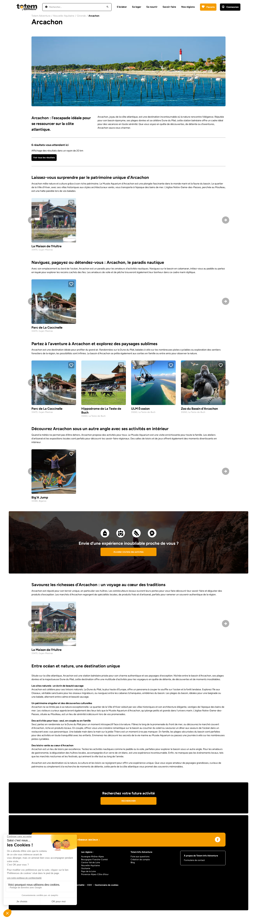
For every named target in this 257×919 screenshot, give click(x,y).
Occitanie (85, 868)
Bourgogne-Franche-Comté (94, 859)
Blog (133, 862)
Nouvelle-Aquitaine (63, 15)
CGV (89, 885)
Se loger (136, 6)
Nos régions (188, 6)
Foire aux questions (140, 856)
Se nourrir (151, 6)
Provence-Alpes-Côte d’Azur (95, 874)
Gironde (81, 15)
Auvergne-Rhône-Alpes (92, 856)
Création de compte (140, 859)
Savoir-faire (169, 6)
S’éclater (122, 6)
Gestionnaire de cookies (106, 885)
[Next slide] (225, 220)
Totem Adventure (41, 15)
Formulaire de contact (194, 860)
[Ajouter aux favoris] (71, 203)
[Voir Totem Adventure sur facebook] (217, 840)
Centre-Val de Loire (90, 862)
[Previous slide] (31, 220)
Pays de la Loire (88, 871)
